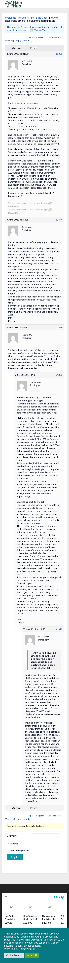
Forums (22, 17)
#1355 (59, 53)
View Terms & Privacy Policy (19, 948)
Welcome (10, 17)
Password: (12, 843)
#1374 (59, 219)
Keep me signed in (19, 850)
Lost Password (54, 37)
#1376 (59, 327)
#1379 (59, 629)
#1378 (59, 374)
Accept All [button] (32, 955)
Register (40, 37)
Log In (30, 37)
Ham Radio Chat (37, 17)
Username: (12, 835)
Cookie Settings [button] (14, 955)
